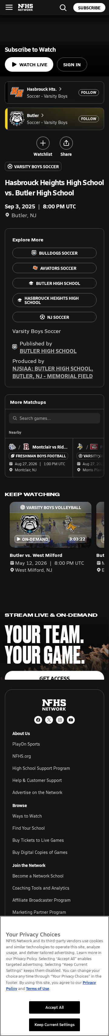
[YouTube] (71, 720)
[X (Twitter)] (49, 720)
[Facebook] (38, 720)
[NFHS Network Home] (25, 7)
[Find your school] (63, 7)
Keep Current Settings (55, 1024)
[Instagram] (60, 720)
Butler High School (48, 351)
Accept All (54, 1007)
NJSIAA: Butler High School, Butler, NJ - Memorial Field (52, 372)
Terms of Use (37, 988)
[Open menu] (9, 7)
